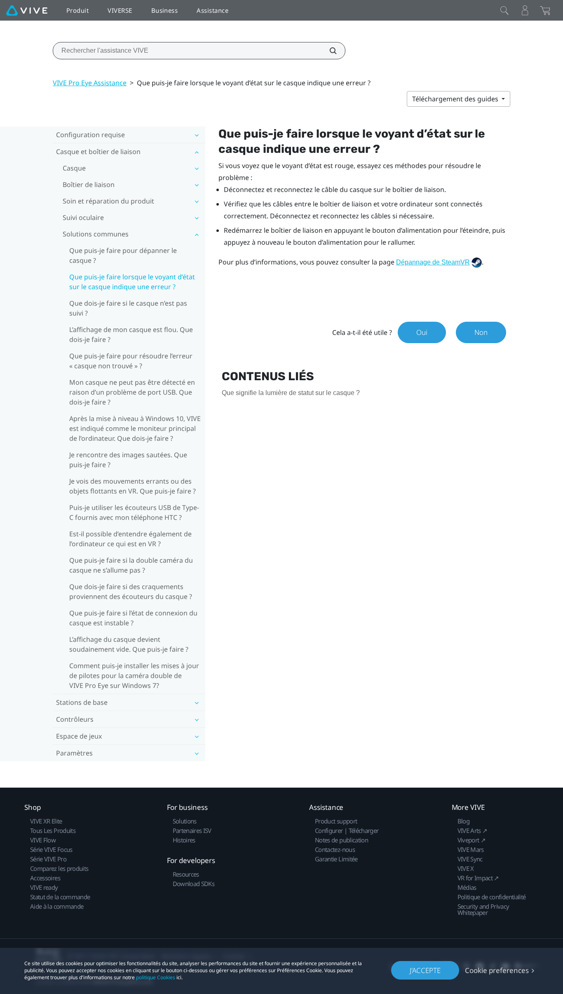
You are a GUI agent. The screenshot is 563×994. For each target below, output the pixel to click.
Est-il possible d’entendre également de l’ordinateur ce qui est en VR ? (130, 538)
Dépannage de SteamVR (433, 262)
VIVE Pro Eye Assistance (90, 82)
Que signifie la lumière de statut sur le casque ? (291, 392)
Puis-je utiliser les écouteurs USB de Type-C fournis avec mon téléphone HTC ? (134, 512)
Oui (421, 332)
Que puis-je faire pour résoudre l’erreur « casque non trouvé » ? (130, 360)
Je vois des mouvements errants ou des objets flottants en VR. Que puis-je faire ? (132, 486)
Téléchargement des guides (456, 98)
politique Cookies (155, 977)
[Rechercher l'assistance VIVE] (328, 50)
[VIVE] (26, 10)
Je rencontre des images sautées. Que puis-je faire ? (128, 459)
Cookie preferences (497, 970)
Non (481, 332)
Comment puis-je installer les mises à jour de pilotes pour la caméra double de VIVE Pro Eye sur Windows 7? (134, 675)
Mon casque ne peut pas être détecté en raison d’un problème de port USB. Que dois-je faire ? (132, 392)
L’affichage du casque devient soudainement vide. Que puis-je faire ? (128, 644)
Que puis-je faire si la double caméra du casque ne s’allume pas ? (131, 565)
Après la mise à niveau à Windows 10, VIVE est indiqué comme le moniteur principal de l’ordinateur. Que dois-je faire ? (135, 428)
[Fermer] (504, 10)
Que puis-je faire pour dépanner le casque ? (123, 255)
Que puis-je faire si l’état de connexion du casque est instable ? (133, 617)
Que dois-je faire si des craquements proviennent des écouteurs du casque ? (130, 591)
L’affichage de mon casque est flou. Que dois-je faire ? (131, 334)
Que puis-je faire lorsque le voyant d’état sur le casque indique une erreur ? (132, 281)
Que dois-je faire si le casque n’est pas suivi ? (128, 308)
